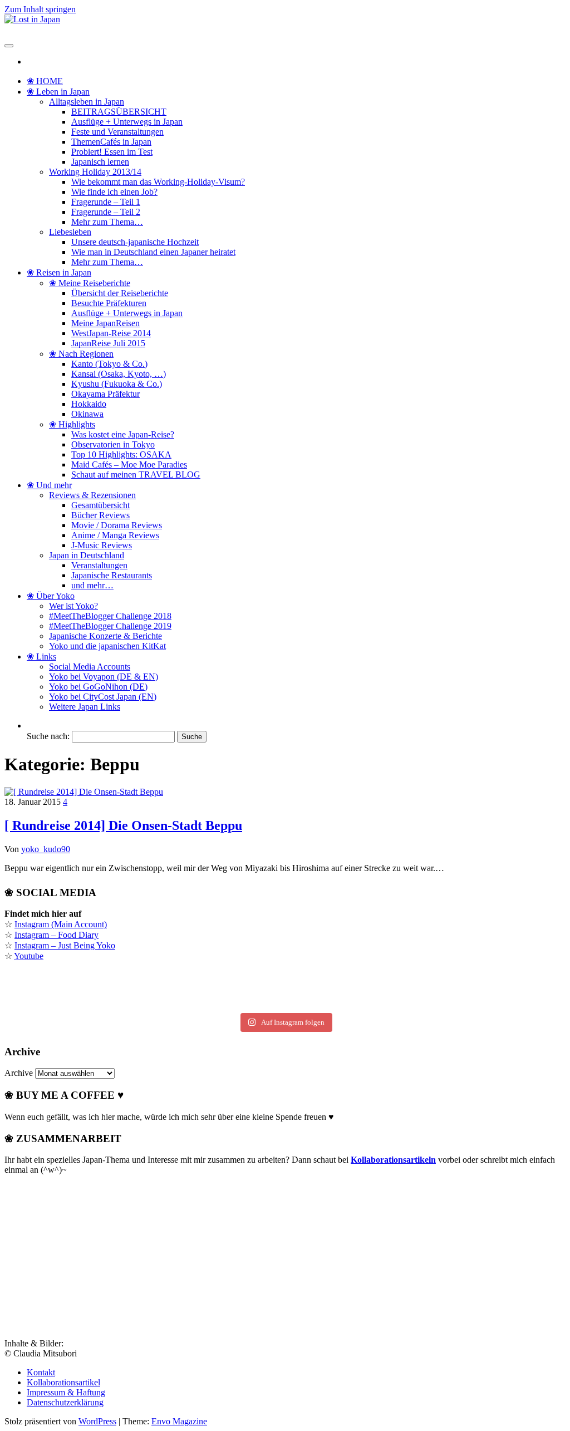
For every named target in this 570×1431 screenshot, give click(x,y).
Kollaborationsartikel (63, 1382)
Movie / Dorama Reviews (116, 525)
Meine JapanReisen (105, 323)
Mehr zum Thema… (107, 222)
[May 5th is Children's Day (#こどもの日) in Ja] (285, 977)
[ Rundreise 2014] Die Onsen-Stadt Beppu (123, 825)
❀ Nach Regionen (81, 353)
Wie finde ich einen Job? (114, 191)
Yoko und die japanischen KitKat (107, 646)
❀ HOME (45, 81)
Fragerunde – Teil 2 (105, 212)
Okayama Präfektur (105, 394)
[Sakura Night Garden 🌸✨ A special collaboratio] (471, 1002)
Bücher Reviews (100, 515)
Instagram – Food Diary (56, 935)
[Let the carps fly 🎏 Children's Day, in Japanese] (285, 990)
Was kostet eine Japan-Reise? (122, 434)
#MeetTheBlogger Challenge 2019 (110, 626)
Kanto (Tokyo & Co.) (109, 363)
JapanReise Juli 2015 (108, 343)
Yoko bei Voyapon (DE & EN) (103, 676)
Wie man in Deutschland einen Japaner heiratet (153, 252)
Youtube (28, 956)
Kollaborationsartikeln (393, 1159)
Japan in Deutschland (86, 555)
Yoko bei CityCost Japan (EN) (102, 696)
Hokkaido (88, 404)
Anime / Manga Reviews (115, 535)
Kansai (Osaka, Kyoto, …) (118, 373)
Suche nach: (48, 736)
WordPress (97, 1421)
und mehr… (92, 585)
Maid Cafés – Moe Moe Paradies (129, 464)
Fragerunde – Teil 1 (105, 201)
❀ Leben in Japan (58, 91)
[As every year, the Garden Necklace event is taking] (99, 990)
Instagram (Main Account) (60, 924)
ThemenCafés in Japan (111, 141)
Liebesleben (70, 232)
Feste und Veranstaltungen (117, 131)
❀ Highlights (72, 424)
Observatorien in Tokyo (113, 444)
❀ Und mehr (49, 485)
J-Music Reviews (101, 545)
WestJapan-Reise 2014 (111, 333)
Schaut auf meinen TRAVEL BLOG (135, 474)
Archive (18, 1073)
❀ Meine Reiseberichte (89, 283)
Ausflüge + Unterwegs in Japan (127, 121)
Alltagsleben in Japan (86, 101)
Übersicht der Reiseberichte (119, 293)
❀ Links (41, 656)
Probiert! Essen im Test (112, 151)
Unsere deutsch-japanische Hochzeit (135, 242)
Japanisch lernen (100, 161)
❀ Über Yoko (51, 596)
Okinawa (87, 414)
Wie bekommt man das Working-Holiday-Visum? (158, 181)
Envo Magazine (179, 1421)
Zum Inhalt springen (40, 9)
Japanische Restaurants (111, 575)
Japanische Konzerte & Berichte (105, 636)
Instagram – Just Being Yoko (64, 945)
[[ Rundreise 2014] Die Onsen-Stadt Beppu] (83, 791)
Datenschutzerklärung (65, 1402)
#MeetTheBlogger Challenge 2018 (110, 616)
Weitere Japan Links (84, 706)
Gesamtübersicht (100, 505)
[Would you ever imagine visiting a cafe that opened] (471, 977)
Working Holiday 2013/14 (95, 171)
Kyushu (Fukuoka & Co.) (116, 384)
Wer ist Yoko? (73, 606)
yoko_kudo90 (45, 849)
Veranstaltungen (99, 565)
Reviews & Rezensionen (92, 495)
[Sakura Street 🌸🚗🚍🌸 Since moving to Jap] (285, 1002)
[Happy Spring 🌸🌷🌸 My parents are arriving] (99, 1002)
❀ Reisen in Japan (59, 272)
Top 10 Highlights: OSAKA (121, 454)
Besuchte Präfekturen (108, 303)
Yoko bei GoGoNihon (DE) (98, 686)
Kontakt (41, 1372)
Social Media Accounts (89, 666)
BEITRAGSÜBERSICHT (118, 111)
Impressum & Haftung (66, 1392)
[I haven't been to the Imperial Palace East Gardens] (99, 977)
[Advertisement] (87, 1253)
